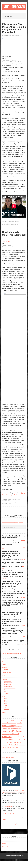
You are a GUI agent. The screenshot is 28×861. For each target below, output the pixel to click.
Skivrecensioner (8, 689)
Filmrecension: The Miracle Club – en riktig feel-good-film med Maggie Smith (14, 28)
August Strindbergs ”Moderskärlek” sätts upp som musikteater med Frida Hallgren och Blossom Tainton (13, 631)
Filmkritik (19, 723)
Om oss (4, 843)
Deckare (22, 720)
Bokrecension (7, 681)
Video (8, 747)
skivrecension (4, 742)
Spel (5, 691)
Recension (4, 223)
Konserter (13, 728)
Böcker (13, 721)
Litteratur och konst (6, 672)
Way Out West (14, 747)
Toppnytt (13, 223)
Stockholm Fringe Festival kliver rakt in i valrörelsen (13, 563)
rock (17, 736)
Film (12, 221)
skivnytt (22, 740)
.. (2, 661)
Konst (17, 728)
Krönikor (6, 669)
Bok (3, 721)
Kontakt (4, 840)
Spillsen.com (13, 800)
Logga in (16, 857)
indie (8, 728)
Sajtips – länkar (5, 846)
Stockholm (13, 742)
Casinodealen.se (8, 806)
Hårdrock (4, 728)
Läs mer (23, 540)
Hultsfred (20, 726)
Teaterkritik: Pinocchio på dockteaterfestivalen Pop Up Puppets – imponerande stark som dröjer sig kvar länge (14, 584)
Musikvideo (4, 734)
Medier (10, 731)
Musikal (6, 702)
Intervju (4, 664)
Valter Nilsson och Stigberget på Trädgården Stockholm (13, 613)
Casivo (4, 819)
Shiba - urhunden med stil (8, 757)
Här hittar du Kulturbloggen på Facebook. (11, 653)
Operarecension (8, 686)
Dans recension (8, 682)
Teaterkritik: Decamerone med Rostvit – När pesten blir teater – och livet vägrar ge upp (13, 572)
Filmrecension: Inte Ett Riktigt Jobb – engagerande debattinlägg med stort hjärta (13, 593)
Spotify (8, 742)
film (15, 495)
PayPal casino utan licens (8, 813)
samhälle (4, 740)
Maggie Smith (16, 224)
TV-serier (6, 709)
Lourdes (10, 224)
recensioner (14, 736)
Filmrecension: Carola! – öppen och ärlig (13, 641)
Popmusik (16, 734)
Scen (9, 223)
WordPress (12, 857)
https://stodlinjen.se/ (19, 825)
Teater (5, 705)
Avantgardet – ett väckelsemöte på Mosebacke (13, 544)
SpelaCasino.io (21, 792)
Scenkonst (16, 740)
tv (2, 747)
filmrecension (19, 495)
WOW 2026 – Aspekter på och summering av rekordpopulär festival (12, 621)
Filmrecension (17, 221)
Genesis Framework (20, 855)
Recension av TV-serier (9, 688)
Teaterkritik (7, 693)
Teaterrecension (22, 745)
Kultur (19, 728)
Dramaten (10, 723)
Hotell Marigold (6, 241)
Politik (11, 734)
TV (5, 707)
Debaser (19, 720)
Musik (3, 676)
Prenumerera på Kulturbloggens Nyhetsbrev (12, 522)
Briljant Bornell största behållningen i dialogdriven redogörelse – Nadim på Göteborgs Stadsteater (11, 554)
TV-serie (4, 747)
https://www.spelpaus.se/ (8, 825)
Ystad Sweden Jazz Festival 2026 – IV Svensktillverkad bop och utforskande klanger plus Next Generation (13, 603)
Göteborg (16, 726)
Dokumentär (4, 723)
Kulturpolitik (5, 667)
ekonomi (14, 723)
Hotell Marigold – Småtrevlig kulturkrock (14, 233)
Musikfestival (21, 731)
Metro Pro (13, 855)
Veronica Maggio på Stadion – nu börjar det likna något (13, 537)
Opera (5, 703)
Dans (5, 698)
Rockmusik (21, 737)
